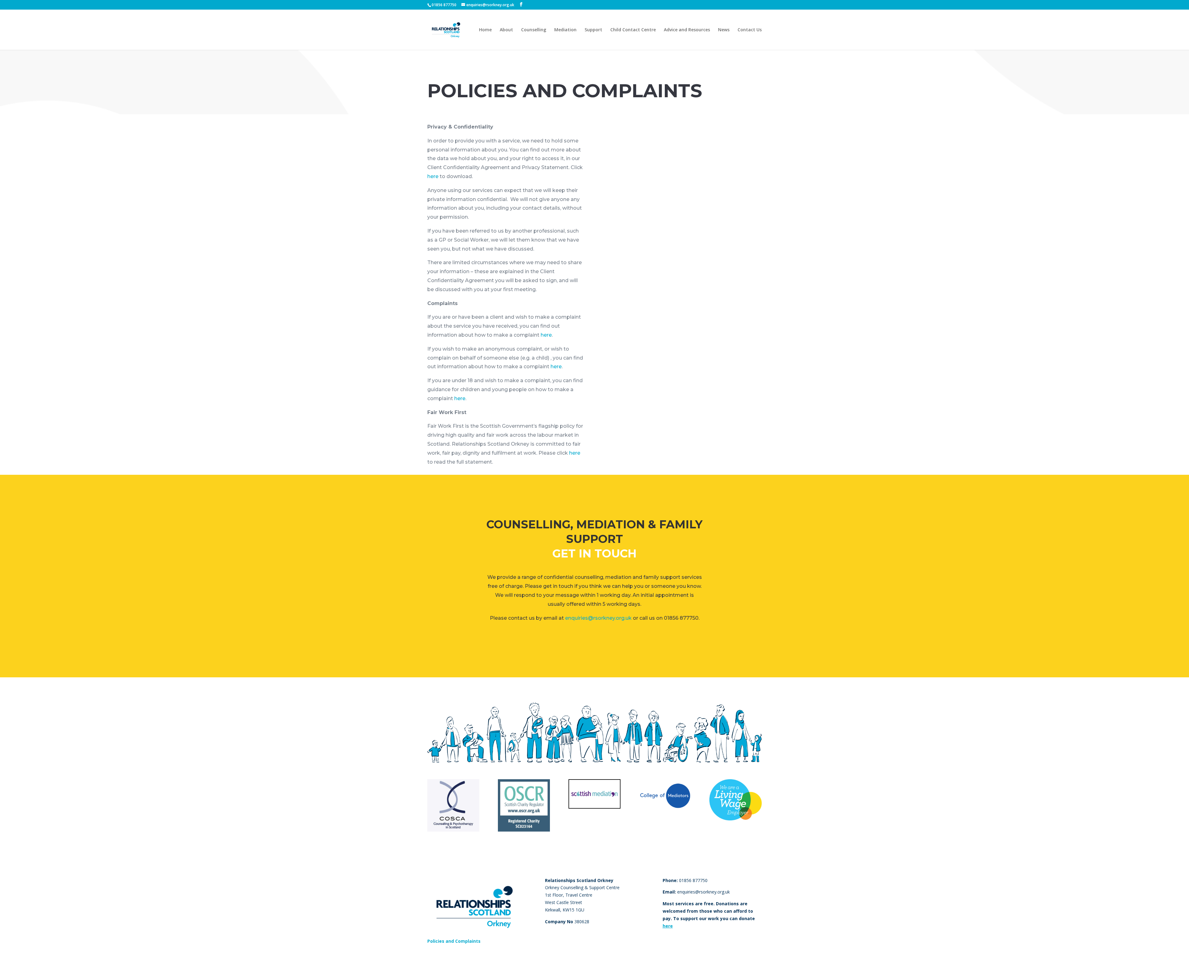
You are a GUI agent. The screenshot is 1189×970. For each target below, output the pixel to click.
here (432, 176)
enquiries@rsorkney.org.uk (598, 618)
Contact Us (750, 30)
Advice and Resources (687, 30)
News (724, 30)
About (506, 30)
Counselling (533, 30)
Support (593, 30)
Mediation (565, 30)
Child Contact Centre (633, 30)
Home (485, 30)
